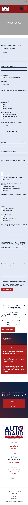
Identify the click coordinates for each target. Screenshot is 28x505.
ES (26, 1)
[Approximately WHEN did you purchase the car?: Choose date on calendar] (24, 126)
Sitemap (14, 496)
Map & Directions (14, 462)
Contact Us (13, 401)
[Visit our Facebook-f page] (12, 481)
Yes (4, 216)
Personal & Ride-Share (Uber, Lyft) (10, 116)
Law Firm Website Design (11, 501)
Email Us (14, 473)
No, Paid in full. (6, 179)
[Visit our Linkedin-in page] (15, 481)
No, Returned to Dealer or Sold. (9, 218)
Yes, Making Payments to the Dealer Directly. (12, 177)
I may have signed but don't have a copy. (11, 188)
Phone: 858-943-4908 (14, 470)
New (4, 104)
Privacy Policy (14, 498)
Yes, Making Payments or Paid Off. (10, 208)
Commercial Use (6, 118)
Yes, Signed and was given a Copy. (10, 186)
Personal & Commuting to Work (9, 114)
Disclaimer (14, 493)
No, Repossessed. (7, 220)
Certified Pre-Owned (7, 108)
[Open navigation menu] (25, 7)
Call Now (13, 406)
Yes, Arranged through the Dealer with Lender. (12, 173)
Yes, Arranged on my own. (8, 175)
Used (4, 106)
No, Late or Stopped (7, 210)
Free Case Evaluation (7, 329)
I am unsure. (5, 190)
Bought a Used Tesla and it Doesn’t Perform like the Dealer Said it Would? (13, 352)
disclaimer (12, 281)
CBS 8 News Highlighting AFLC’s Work (12, 347)
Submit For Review (7, 289)
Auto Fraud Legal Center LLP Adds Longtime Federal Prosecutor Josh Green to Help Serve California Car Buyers (13, 359)
